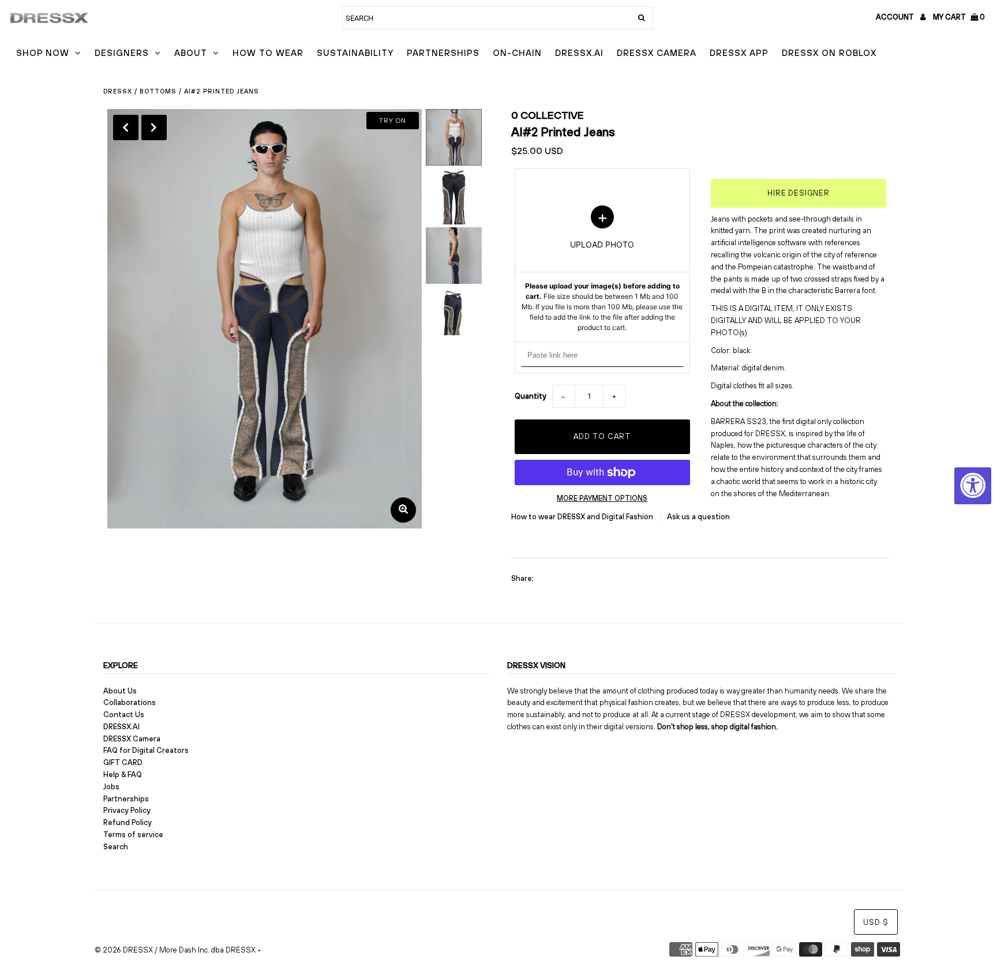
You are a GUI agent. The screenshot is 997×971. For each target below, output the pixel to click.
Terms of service (133, 834)
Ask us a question (698, 516)
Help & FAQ (122, 774)
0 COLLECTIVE (547, 115)
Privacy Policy (127, 810)
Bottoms (158, 91)
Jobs (111, 786)
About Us (120, 691)
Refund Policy (127, 822)
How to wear (268, 53)
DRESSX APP (739, 53)
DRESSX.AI (579, 53)
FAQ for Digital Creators (146, 750)
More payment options (602, 498)
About (190, 53)
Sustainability (355, 53)
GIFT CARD (123, 762)
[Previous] (125, 127)
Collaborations (129, 702)
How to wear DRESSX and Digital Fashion (583, 516)
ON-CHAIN (517, 53)
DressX (117, 91)
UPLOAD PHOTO (602, 269)
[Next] (154, 127)
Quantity (530, 396)
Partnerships (443, 53)
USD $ (876, 922)
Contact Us (123, 714)
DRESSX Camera (656, 53)
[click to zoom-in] (403, 510)
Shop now (42, 53)
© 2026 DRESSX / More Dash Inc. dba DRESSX (175, 950)
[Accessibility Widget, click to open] (972, 485)
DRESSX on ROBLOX (829, 53)
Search (115, 846)
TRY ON (392, 120)
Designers (122, 53)
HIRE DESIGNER (798, 193)
